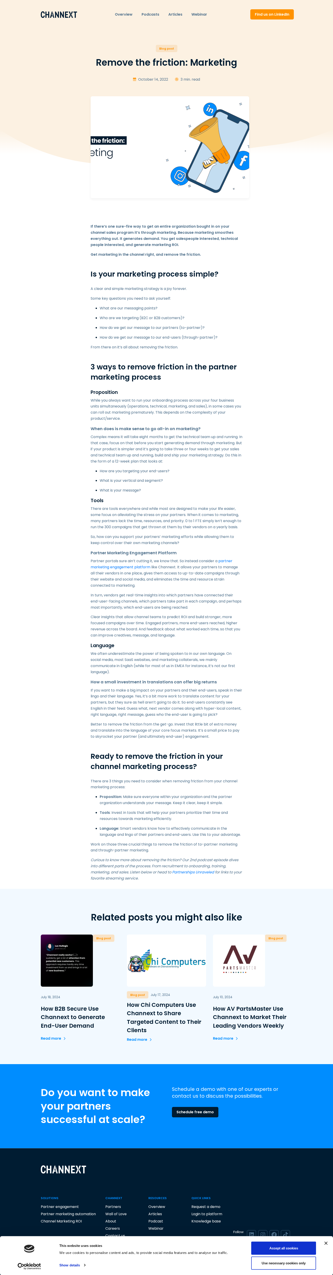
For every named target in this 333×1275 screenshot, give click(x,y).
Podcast (155, 1221)
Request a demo (205, 1206)
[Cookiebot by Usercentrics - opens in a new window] (29, 1266)
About (110, 1221)
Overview (124, 14)
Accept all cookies (283, 1248)
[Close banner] (326, 1243)
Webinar (199, 14)
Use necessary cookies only (284, 1263)
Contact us (115, 1235)
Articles (175, 14)
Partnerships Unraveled (193, 872)
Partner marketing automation (68, 1214)
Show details (69, 1265)
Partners (113, 1206)
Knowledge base (206, 1221)
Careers (112, 1228)
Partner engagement (60, 1206)
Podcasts (150, 14)
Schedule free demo (195, 1112)
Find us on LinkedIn (272, 14)
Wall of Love (116, 1214)
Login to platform (206, 1214)
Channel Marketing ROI (61, 1221)
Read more (51, 1038)
